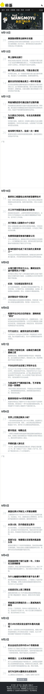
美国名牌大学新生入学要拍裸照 (22, 511)
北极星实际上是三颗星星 (19, 589)
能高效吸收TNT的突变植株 (20, 398)
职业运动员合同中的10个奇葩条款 (23, 645)
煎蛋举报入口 (10, 690)
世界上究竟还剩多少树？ (19, 417)
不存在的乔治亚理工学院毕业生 (22, 365)
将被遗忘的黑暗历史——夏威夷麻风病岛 (24, 604)
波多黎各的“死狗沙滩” (18, 296)
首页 (3, 10)
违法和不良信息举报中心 (22, 690)
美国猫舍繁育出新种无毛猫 (20, 38)
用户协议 (19, 685)
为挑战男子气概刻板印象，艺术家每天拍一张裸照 (24, 384)
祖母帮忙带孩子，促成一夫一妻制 (23, 131)
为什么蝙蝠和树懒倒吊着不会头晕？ (24, 576)
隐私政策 (25, 685)
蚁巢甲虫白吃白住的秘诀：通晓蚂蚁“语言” (24, 314)
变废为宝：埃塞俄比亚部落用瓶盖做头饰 (24, 541)
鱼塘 (17, 10)
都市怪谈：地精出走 (17, 430)
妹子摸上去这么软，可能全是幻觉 (23, 70)
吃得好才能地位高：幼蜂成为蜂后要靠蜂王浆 (24, 351)
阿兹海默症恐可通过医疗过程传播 (23, 102)
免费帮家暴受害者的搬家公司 (21, 236)
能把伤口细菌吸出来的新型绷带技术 (24, 196)
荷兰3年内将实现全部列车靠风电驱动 (24, 625)
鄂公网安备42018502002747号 (28, 687)
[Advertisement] (22, 164)
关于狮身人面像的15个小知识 (21, 223)
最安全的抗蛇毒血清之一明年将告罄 (24, 81)
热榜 (22, 10)
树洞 (7, 10)
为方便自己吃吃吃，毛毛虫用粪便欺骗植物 (24, 116)
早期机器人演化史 (16, 443)
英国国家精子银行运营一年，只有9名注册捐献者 (24, 562)
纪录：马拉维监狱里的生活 (20, 283)
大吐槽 (27, 10)
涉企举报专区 (33, 690)
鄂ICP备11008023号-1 (13, 687)
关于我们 (13, 685)
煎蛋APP (30, 685)
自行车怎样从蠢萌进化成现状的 (22, 671)
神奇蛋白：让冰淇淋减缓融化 (21, 658)
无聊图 (12, 10)
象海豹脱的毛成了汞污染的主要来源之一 (24, 250)
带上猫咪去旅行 (15, 57)
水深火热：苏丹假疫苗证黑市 (21, 524)
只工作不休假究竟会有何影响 (21, 209)
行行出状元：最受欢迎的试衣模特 (23, 331)
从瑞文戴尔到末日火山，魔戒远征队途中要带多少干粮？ (24, 269)
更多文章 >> (22, 679)
